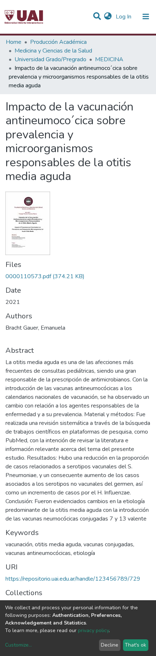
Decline (109, 645)
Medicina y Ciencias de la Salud (53, 51)
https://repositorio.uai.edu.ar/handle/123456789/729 (72, 579)
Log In (124, 17)
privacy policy (93, 630)
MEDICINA (109, 59)
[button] (108, 16)
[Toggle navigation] (146, 16)
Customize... (18, 645)
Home (13, 42)
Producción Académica (58, 42)
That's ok (135, 645)
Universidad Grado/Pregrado (50, 59)
